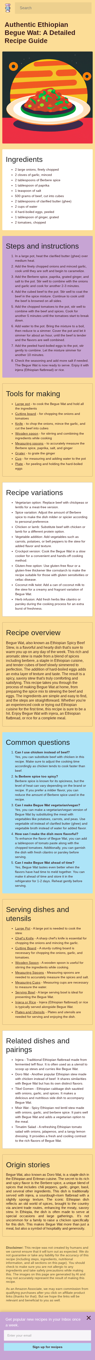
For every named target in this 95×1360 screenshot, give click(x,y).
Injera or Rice (25, 1002)
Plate (19, 464)
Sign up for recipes (47, 1347)
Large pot (22, 404)
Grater (20, 453)
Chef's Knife (24, 938)
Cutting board (25, 414)
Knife (19, 423)
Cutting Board (25, 948)
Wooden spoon (26, 433)
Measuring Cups (27, 982)
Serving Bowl (25, 992)
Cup (18, 458)
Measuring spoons (29, 443)
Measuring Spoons (29, 972)
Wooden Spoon (27, 962)
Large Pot (22, 928)
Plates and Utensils (30, 1012)
